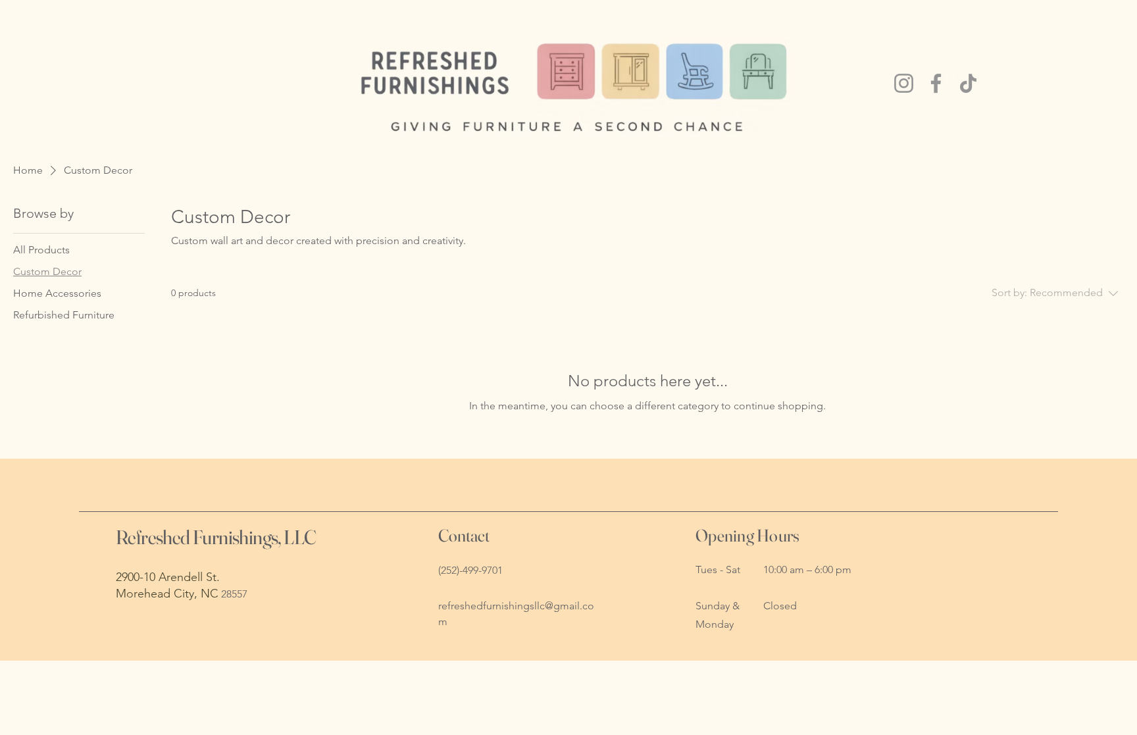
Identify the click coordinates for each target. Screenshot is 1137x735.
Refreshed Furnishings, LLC (216, 537)
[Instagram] (904, 83)
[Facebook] (936, 83)
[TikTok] (968, 83)
